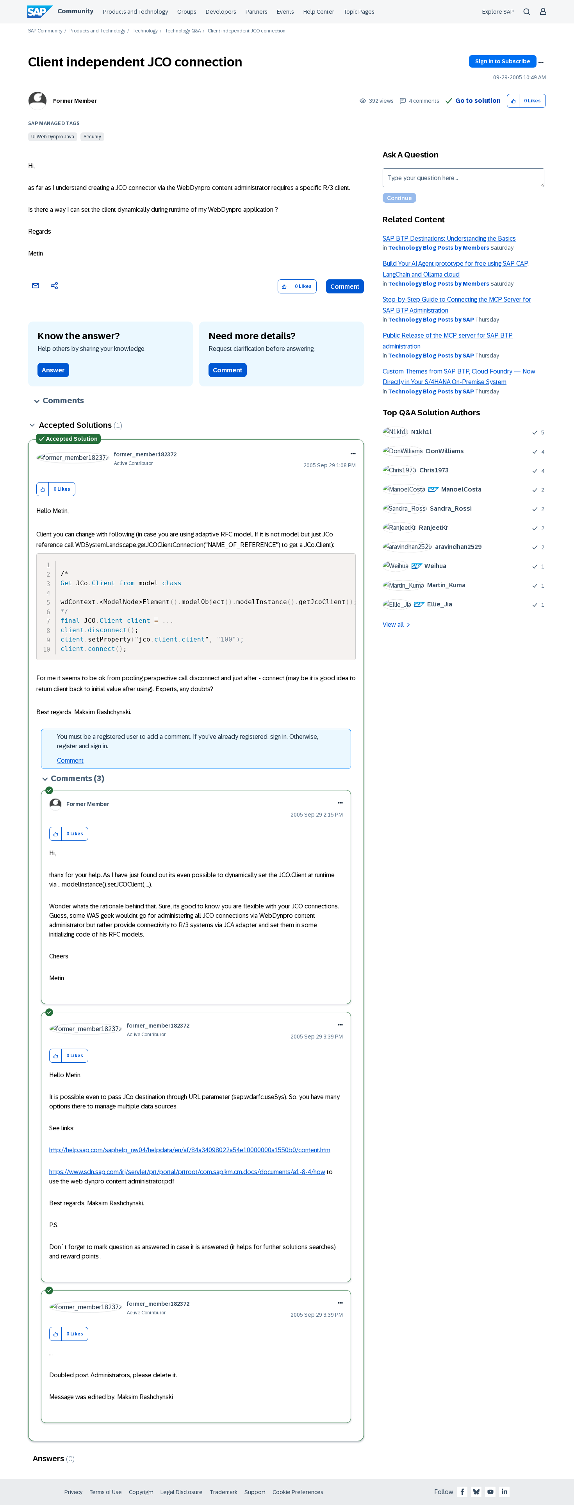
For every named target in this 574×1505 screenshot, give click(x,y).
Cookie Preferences (298, 1492)
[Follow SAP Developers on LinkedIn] (504, 1492)
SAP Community (45, 31)
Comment (345, 286)
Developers (221, 12)
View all (393, 624)
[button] (513, 101)
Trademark (223, 1492)
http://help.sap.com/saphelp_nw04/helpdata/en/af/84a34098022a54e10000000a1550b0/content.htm (189, 1150)
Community (75, 11)
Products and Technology (135, 12)
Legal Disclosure (181, 1492)
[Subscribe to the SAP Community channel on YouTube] (490, 1492)
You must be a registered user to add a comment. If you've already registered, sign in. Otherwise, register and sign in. (187, 741)
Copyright (141, 1492)
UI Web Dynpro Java (52, 136)
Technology (145, 31)
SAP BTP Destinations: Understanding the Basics (449, 238)
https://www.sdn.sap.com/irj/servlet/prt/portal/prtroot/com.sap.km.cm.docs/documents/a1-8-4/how (187, 1172)
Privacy (73, 1492)
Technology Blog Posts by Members (438, 248)
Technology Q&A (183, 31)
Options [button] (541, 62)
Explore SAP (498, 12)
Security (92, 136)
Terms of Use (105, 1492)
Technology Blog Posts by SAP (431, 319)
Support (255, 1492)
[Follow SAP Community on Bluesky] (476, 1492)
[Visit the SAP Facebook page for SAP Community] (462, 1492)
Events (285, 12)
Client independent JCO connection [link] (246, 31)
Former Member (75, 101)
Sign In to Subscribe (502, 61)
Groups (186, 12)
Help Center (318, 12)
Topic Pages (359, 12)
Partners (256, 12)
